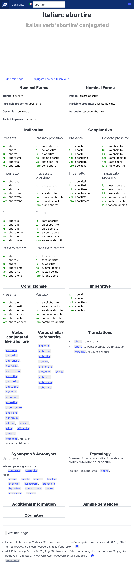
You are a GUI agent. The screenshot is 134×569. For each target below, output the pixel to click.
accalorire (12, 397)
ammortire (45, 366)
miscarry (80, 351)
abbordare (45, 382)
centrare (31, 493)
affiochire (23, 428)
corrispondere (33, 488)
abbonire (11, 350)
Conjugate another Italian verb (50, 79)
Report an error (12, 560)
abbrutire (11, 376)
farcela (25, 479)
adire (9, 428)
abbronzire (12, 360)
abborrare (45, 387)
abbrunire (12, 365)
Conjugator (18, 4)
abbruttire (12, 381)
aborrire (44, 345)
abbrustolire (13, 371)
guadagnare (30, 483)
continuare (14, 470)
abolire (43, 361)
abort (78, 341)
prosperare (49, 483)
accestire (11, 402)
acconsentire (14, 407)
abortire (11, 391)
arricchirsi (13, 483)
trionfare (51, 479)
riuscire (12, 479)
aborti (105, 470)
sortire (59, 371)
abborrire (11, 355)
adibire (24, 423)
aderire (10, 423)
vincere (38, 479)
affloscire (11, 438)
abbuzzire (12, 386)
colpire (49, 488)
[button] (129, 4)
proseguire (31, 470)
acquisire (11, 412)
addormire (12, 418)
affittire (10, 433)
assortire (44, 371)
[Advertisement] (67, 51)
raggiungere (15, 493)
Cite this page (14, 79)
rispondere (14, 488)
